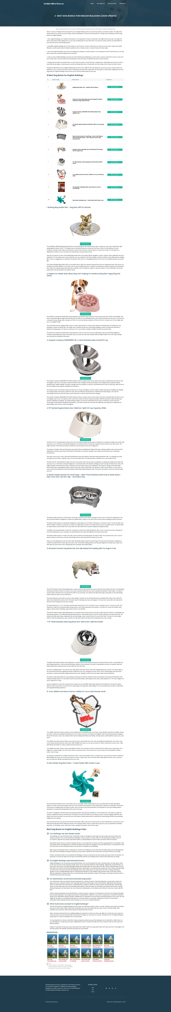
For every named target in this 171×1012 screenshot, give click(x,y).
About (93, 987)
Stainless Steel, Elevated (65, 965)
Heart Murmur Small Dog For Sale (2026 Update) (59, 968)
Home (92, 3)
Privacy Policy (110, 1001)
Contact (92, 991)
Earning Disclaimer (117, 1001)
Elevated (50, 965)
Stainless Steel (56, 965)
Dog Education (112, 3)
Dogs (49, 963)
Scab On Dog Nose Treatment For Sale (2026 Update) (60, 966)
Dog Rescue (122, 3)
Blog (93, 989)
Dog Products (101, 3)
